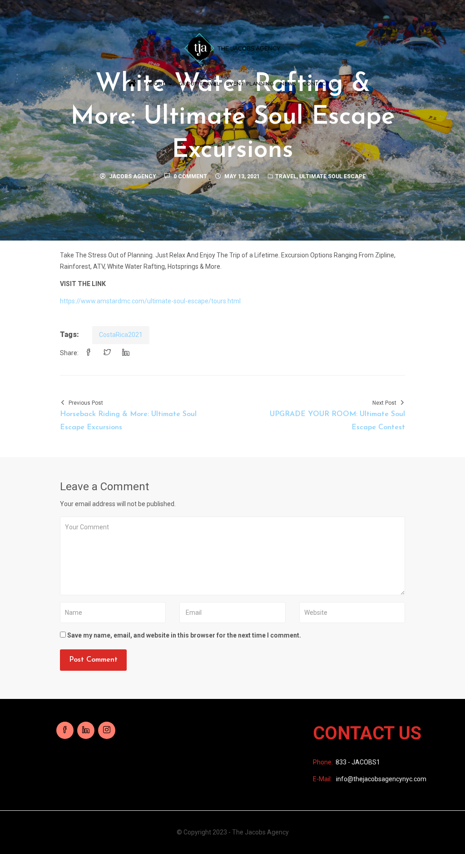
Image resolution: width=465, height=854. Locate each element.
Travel (286, 176)
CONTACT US (320, 84)
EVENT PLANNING (250, 84)
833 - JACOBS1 (358, 762)
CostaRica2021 (121, 334)
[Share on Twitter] (107, 353)
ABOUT (157, 84)
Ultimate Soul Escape (332, 176)
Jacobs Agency (132, 176)
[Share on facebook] (88, 353)
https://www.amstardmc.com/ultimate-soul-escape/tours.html (150, 301)
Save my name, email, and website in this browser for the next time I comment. (184, 635)
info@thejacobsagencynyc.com (381, 779)
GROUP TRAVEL (199, 84)
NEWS (288, 84)
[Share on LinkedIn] (125, 353)
